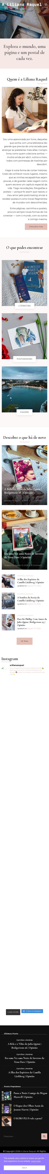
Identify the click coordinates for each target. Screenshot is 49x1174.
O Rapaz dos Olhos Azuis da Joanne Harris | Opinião (29, 1107)
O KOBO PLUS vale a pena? (28, 1118)
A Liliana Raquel (22, 4)
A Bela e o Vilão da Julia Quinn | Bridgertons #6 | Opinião (22, 490)
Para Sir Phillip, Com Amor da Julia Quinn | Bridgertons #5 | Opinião (32, 622)
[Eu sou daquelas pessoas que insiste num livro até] (24, 797)
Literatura (24, 306)
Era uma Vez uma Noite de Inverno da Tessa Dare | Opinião (24, 555)
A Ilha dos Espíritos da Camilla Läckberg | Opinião (30, 581)
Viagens (24, 412)
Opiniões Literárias (13, 485)
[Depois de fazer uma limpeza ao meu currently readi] (24, 708)
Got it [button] (24, 1168)
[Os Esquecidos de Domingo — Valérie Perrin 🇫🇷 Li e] (24, 891)
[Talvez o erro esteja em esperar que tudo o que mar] (24, 967)
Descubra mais (36, 227)
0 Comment (36, 501)
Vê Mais (24, 641)
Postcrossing (24, 359)
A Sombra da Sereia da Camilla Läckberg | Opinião (30, 599)
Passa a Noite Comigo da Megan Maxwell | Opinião (30, 1095)
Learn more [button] (36, 1161)
